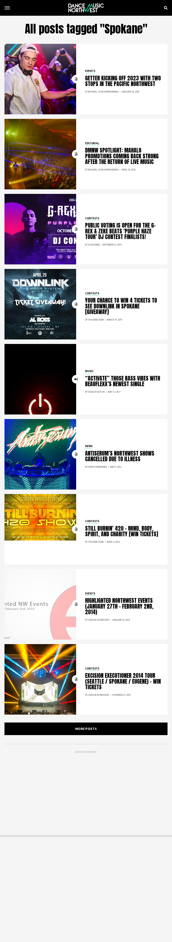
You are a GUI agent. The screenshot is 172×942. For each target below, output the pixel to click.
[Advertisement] (86, 785)
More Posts (86, 728)
